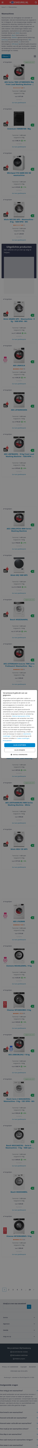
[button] (19, 754)
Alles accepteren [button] (19, 745)
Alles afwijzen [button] (19, 750)
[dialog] (19, 724)
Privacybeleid (7, 740)
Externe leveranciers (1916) (21, 716)
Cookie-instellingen (23, 738)
